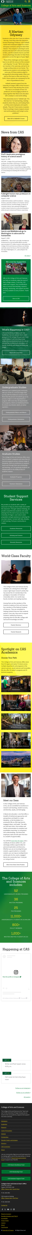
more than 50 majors (17, 841)
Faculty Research (16, 632)
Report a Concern (6, 1214)
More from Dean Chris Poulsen (15, 864)
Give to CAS (16, 298)
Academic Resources (16, 528)
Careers (3, 1223)
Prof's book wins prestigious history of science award (13, 155)
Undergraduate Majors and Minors (16, 412)
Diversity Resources (16, 542)
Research (3, 1127)
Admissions (4, 1121)
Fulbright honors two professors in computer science (16, 194)
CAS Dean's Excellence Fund (16, 1165)
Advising (3, 1134)
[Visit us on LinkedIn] (14, 1209)
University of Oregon (8, 1230)
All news (27, 256)
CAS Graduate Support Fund (16, 1178)
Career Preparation (6, 1131)
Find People (4, 1227)
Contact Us (4, 1205)
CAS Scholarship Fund (16, 1171)
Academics (4, 1124)
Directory (3, 1143)
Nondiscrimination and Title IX (9, 1216)
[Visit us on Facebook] (2, 1209)
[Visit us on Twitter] (5, 1209)
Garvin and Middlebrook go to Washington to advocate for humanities (13, 233)
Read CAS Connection (16, 352)
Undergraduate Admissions (16, 419)
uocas (23, 998)
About (3, 1150)
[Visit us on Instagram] (11, 1209)
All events (27, 1097)
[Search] (26, 1)
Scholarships (4, 1137)
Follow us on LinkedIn (23, 1093)
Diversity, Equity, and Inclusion (9, 1140)
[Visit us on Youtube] (8, 1209)
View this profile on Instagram (11, 976)
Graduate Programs (16, 477)
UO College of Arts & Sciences (10, 998)
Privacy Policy (5, 1221)
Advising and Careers (16, 535)
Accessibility (4, 1218)
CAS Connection (5, 1147)
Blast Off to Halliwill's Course (16, 118)
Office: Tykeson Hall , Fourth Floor (10, 1189)
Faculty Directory (16, 625)
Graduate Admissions (16, 484)
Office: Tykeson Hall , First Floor (9, 1198)
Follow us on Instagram (22, 1088)
